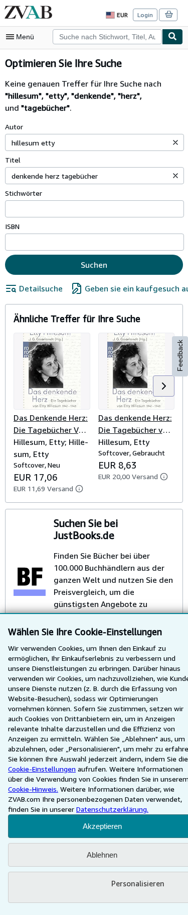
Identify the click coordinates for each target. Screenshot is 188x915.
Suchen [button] (94, 265)
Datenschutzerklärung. (112, 809)
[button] (175, 142)
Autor (14, 126)
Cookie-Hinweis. (33, 789)
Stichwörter (23, 193)
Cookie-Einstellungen (42, 769)
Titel (13, 160)
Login (145, 15)
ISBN (12, 226)
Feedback (180, 355)
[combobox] (107, 36)
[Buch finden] (172, 36)
